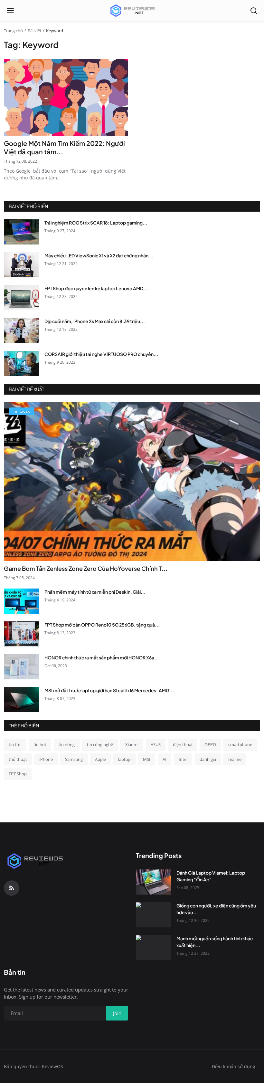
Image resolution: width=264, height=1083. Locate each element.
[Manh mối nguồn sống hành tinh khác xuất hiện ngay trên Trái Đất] (153, 947)
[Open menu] (10, 10)
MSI (146, 759)
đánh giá (208, 759)
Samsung (74, 759)
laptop (124, 759)
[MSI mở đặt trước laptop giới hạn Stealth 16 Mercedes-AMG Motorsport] (21, 699)
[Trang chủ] (132, 10)
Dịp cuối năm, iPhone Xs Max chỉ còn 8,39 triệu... (94, 321)
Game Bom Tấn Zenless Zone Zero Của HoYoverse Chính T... (85, 568)
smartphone (240, 744)
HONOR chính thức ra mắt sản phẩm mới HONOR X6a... (101, 657)
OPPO (210, 744)
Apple (100, 759)
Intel (183, 759)
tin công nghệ (100, 744)
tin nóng (67, 744)
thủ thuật (18, 759)
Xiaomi (131, 744)
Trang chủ (13, 31)
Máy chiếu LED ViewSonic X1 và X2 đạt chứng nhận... (98, 255)
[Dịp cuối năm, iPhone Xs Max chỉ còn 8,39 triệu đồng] (21, 330)
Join (117, 1013)
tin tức (15, 744)
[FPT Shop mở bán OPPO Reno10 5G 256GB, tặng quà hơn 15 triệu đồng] (21, 634)
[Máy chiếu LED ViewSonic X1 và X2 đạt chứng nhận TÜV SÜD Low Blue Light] (21, 264)
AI (164, 759)
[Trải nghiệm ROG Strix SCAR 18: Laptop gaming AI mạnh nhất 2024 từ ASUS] (21, 231)
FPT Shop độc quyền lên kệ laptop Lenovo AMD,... (97, 288)
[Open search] (253, 10)
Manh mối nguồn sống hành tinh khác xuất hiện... (214, 941)
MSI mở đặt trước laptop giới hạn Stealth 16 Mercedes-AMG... (109, 690)
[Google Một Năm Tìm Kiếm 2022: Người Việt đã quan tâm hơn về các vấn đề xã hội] (66, 97)
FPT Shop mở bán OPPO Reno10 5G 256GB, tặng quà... (102, 625)
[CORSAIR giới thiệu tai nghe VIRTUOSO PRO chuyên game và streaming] (21, 363)
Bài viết (35, 31)
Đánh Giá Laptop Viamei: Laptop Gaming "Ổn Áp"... (210, 876)
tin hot (39, 744)
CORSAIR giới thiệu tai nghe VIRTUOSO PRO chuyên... (101, 354)
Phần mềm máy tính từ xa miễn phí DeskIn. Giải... (95, 592)
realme (234, 759)
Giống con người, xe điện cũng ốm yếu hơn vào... (216, 909)
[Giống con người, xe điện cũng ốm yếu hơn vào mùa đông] (153, 914)
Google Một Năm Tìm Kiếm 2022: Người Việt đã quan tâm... (64, 147)
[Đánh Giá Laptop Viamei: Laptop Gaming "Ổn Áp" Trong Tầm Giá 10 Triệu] (153, 882)
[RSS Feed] (11, 888)
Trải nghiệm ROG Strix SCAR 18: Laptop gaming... (95, 222)
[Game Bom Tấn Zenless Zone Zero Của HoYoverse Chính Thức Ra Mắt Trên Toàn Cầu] (132, 481)
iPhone (46, 759)
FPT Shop (18, 774)
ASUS (156, 744)
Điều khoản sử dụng (233, 1066)
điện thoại (182, 744)
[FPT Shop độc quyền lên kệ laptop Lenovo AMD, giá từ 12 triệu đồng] (21, 297)
